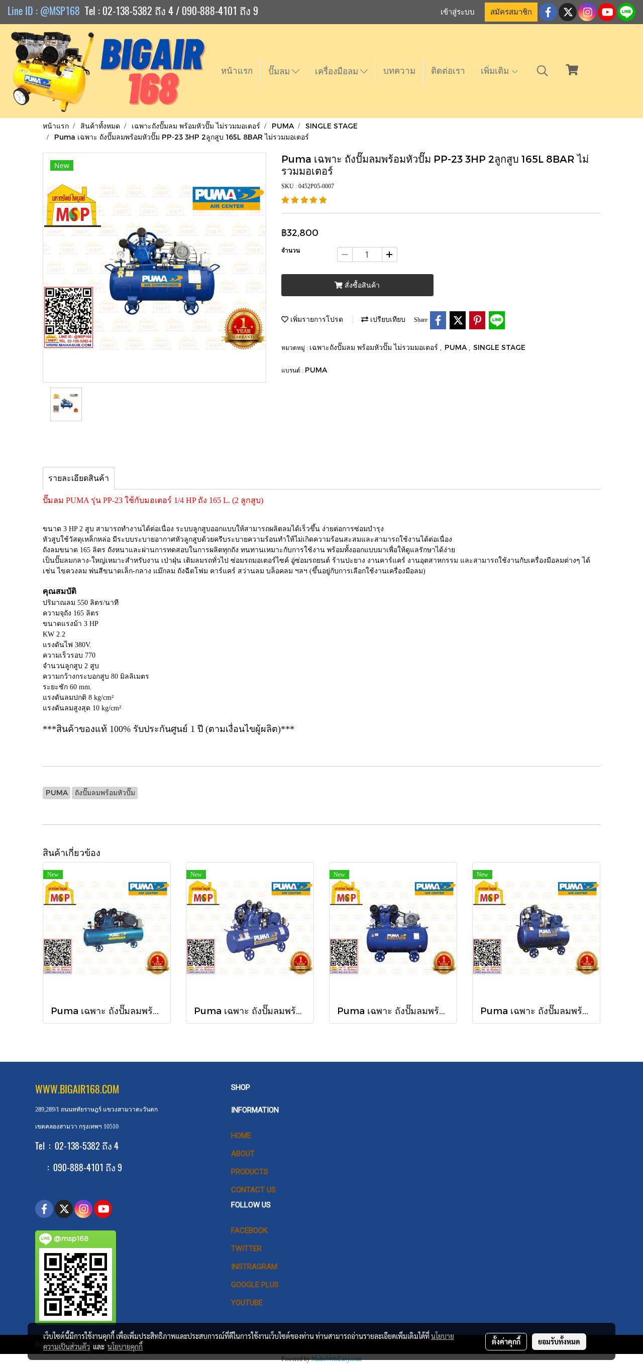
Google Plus (255, 1284)
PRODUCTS (249, 1171)
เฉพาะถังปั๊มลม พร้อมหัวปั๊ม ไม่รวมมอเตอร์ (374, 347)
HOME (241, 1135)
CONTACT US (253, 1189)
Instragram (254, 1266)
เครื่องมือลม (337, 71)
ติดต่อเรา (448, 71)
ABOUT (243, 1153)
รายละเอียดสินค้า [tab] (78, 478)
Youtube (247, 1302)
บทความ (399, 71)
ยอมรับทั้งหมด (559, 1341)
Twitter (246, 1248)
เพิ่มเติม (496, 71)
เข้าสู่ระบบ (458, 12)
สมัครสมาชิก (511, 12)
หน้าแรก (237, 71)
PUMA (457, 347)
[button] (542, 70)
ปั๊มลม (280, 71)
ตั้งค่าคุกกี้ (506, 1341)
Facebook (249, 1230)
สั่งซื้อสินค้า (361, 285)
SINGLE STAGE (499, 347)
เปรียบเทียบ (386, 319)
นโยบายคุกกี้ (125, 1346)
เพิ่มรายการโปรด (315, 319)
